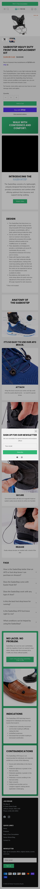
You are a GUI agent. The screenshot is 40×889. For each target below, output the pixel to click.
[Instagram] (22, 457)
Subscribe (20, 452)
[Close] (36, 431)
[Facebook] (17, 457)
